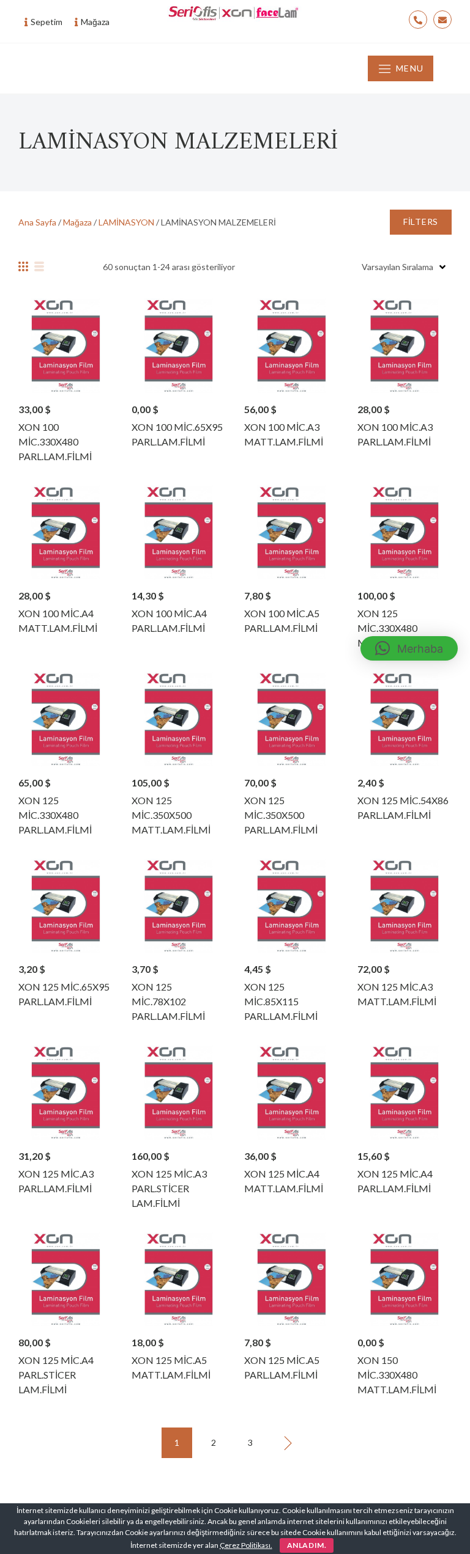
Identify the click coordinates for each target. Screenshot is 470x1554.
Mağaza (77, 222)
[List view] (39, 266)
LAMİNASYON (126, 222)
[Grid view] (23, 266)
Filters (420, 221)
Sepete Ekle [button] (66, 345)
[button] (409, 648)
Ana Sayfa (37, 222)
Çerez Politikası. (246, 1545)
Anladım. (307, 1545)
